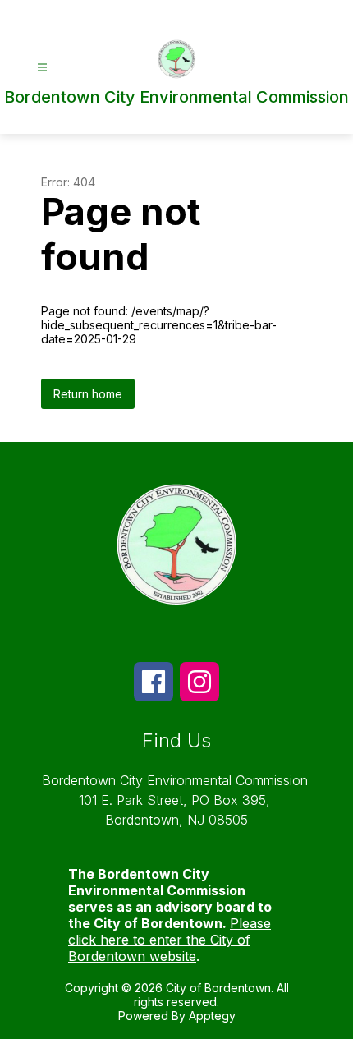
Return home (87, 394)
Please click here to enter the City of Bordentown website (169, 939)
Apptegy (212, 1016)
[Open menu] (42, 67)
